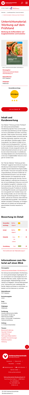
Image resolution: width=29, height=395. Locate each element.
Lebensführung (5, 334)
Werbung (4, 342)
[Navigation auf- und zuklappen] (26, 3)
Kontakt (19, 363)
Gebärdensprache (8, 367)
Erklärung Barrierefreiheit (14, 372)
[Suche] (21, 3)
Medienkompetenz (6, 340)
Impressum (9, 361)
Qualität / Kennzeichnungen (9, 338)
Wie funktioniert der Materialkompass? (14, 251)
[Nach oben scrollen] (27, 347)
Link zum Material (13, 109)
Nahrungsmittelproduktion (8, 336)
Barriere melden (14, 369)
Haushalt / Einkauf (6, 332)
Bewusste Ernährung (7, 330)
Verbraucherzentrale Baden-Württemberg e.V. (11, 72)
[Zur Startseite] (7, 3)
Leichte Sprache (21, 367)
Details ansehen (26, 230)
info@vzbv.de (14, 385)
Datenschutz (18, 361)
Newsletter (11, 363)
